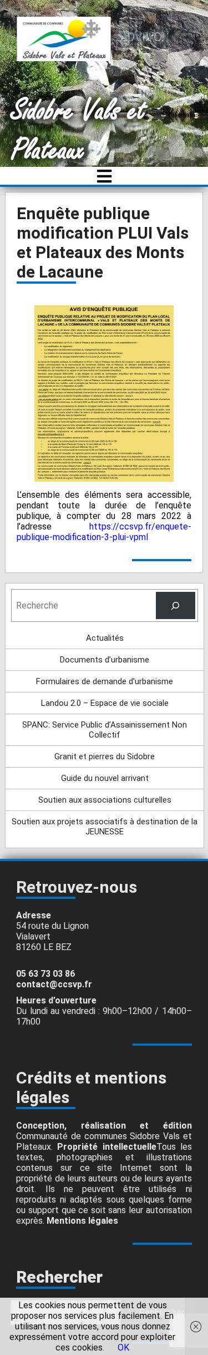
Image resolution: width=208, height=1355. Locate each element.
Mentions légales (82, 1220)
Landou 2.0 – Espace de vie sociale (105, 703)
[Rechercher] (175, 605)
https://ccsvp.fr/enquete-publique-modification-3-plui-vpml (104, 531)
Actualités (105, 638)
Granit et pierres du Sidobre (104, 756)
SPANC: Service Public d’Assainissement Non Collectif (104, 730)
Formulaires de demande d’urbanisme (104, 681)
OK (123, 1347)
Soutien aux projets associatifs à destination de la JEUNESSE (104, 827)
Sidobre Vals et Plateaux (78, 130)
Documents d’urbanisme (104, 660)
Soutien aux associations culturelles (104, 800)
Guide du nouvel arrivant (105, 778)
